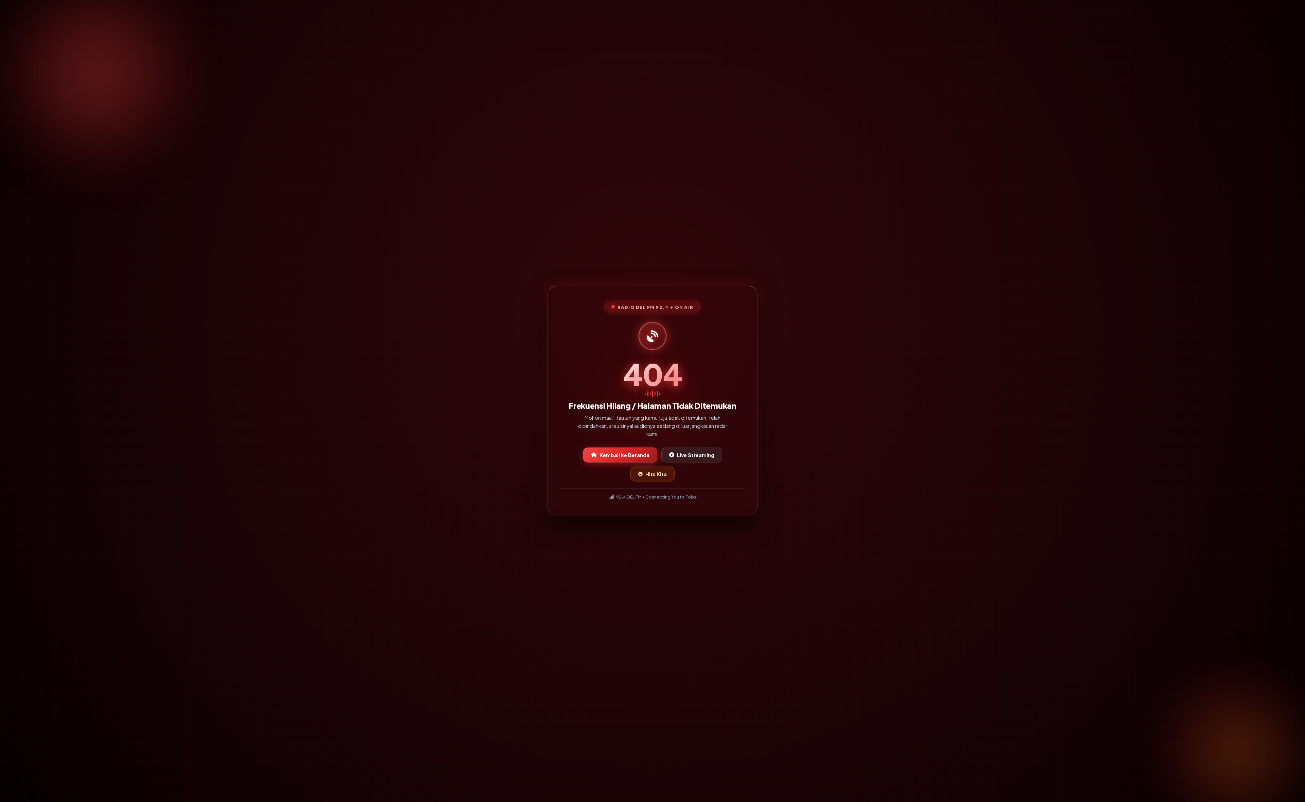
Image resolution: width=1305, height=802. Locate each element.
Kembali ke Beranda (624, 454)
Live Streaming (695, 454)
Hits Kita (656, 473)
